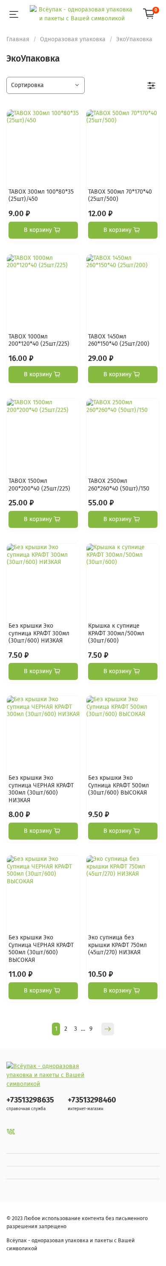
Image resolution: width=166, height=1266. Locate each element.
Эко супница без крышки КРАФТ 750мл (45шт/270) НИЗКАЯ (117, 945)
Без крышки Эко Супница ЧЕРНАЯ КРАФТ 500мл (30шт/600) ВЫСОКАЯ (41, 949)
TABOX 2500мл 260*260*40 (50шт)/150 (118, 484)
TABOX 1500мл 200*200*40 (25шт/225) (39, 484)
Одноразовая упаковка (73, 39)
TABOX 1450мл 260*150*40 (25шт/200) (118, 340)
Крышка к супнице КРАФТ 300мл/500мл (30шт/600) (116, 633)
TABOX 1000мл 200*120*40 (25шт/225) (39, 340)
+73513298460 (92, 1100)
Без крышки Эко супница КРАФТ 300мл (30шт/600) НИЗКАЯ (39, 633)
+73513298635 (30, 1100)
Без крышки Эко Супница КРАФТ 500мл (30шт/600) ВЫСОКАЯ (118, 785)
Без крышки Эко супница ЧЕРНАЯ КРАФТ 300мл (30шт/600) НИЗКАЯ (41, 789)
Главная (17, 39)
